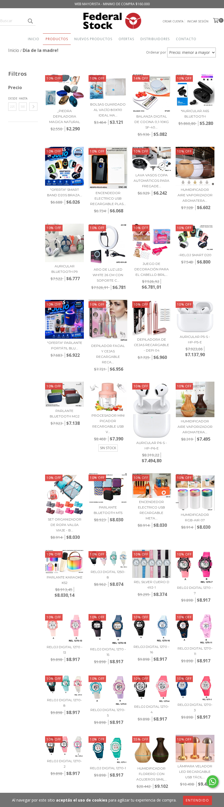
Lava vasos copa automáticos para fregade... (151, 180)
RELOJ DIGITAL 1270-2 (64, 763)
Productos (57, 39)
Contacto (186, 39)
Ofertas (126, 39)
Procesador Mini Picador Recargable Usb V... (108, 423)
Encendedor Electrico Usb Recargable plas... (108, 198)
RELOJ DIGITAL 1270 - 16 (151, 649)
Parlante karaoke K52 (64, 580)
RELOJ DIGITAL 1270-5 (107, 712)
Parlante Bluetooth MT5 (108, 510)
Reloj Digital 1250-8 (108, 574)
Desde (12, 98)
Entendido (197, 800)
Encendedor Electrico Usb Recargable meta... (151, 510)
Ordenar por (156, 52)
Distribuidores (155, 39)
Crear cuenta (173, 21)
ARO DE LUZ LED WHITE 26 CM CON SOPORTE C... (108, 274)
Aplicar (33, 107)
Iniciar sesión (197, 21)
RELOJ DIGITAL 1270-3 (195, 707)
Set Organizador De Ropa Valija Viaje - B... (64, 524)
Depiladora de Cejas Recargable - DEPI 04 (151, 344)
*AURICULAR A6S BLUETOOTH (195, 113)
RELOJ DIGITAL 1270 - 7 (195, 590)
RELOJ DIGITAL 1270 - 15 (108, 652)
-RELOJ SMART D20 (194, 255)
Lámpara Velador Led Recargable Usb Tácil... (195, 771)
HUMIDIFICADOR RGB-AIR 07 (195, 517)
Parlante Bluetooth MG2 (64, 413)
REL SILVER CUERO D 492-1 (151, 584)
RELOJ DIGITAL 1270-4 (151, 709)
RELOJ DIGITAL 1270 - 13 (64, 649)
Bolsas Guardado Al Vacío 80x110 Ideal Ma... (108, 109)
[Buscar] (30, 21)
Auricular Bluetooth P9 (64, 269)
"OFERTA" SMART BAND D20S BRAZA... (64, 192)
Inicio (33, 39)
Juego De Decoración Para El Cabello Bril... (151, 269)
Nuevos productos (93, 39)
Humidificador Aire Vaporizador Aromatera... (195, 195)
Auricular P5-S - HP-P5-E (195, 339)
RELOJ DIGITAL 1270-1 (108, 768)
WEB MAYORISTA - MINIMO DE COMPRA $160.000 (112, 4)
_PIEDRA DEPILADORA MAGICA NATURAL (64, 116)
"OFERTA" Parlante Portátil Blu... (64, 345)
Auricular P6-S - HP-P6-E (151, 445)
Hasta (23, 98)
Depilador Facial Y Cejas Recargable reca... (108, 354)
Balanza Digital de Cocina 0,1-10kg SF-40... (151, 121)
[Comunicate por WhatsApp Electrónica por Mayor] (213, 781)
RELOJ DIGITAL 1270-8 (64, 702)
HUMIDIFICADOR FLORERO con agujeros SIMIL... (151, 773)
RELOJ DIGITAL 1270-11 (195, 651)
